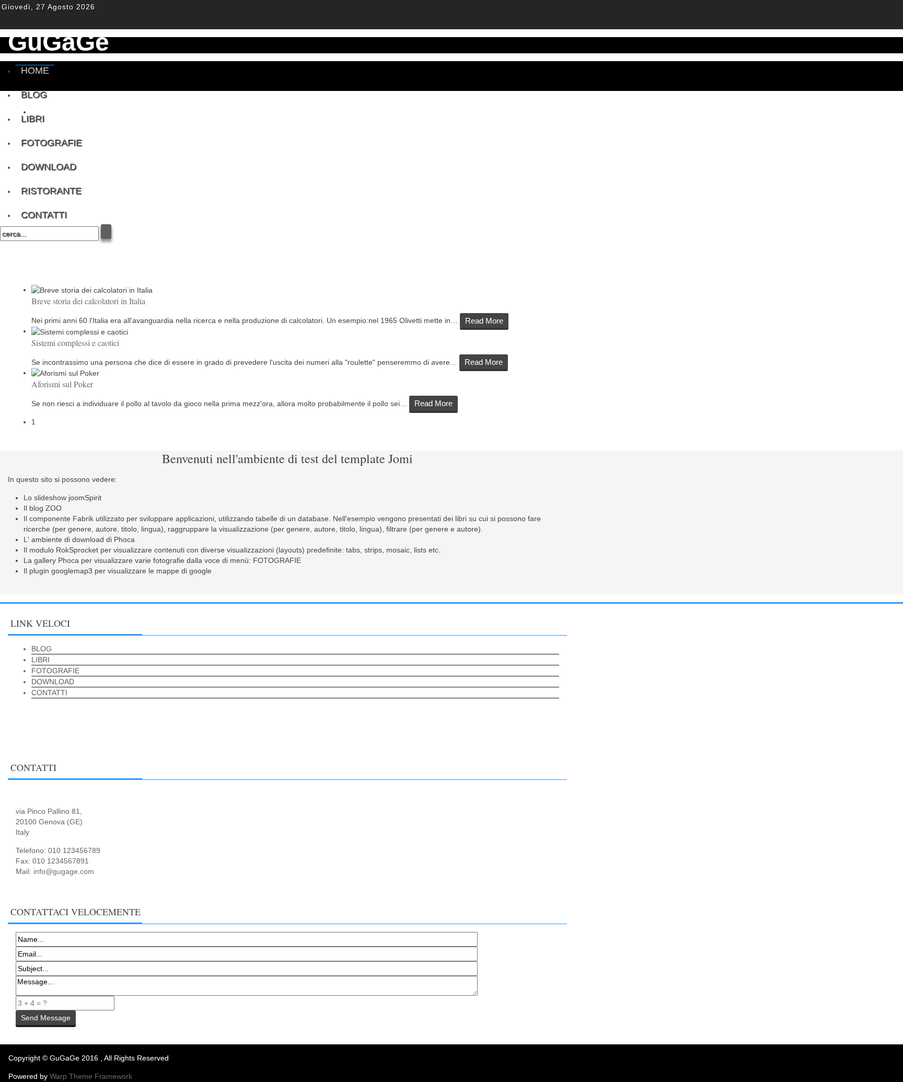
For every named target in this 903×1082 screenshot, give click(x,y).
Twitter (28, 20)
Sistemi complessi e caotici (75, 342)
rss (84, 20)
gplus (47, 20)
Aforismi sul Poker (62, 383)
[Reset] (106, 231)
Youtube (66, 20)
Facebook (9, 20)
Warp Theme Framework (91, 1076)
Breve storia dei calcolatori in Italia (88, 300)
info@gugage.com (63, 871)
